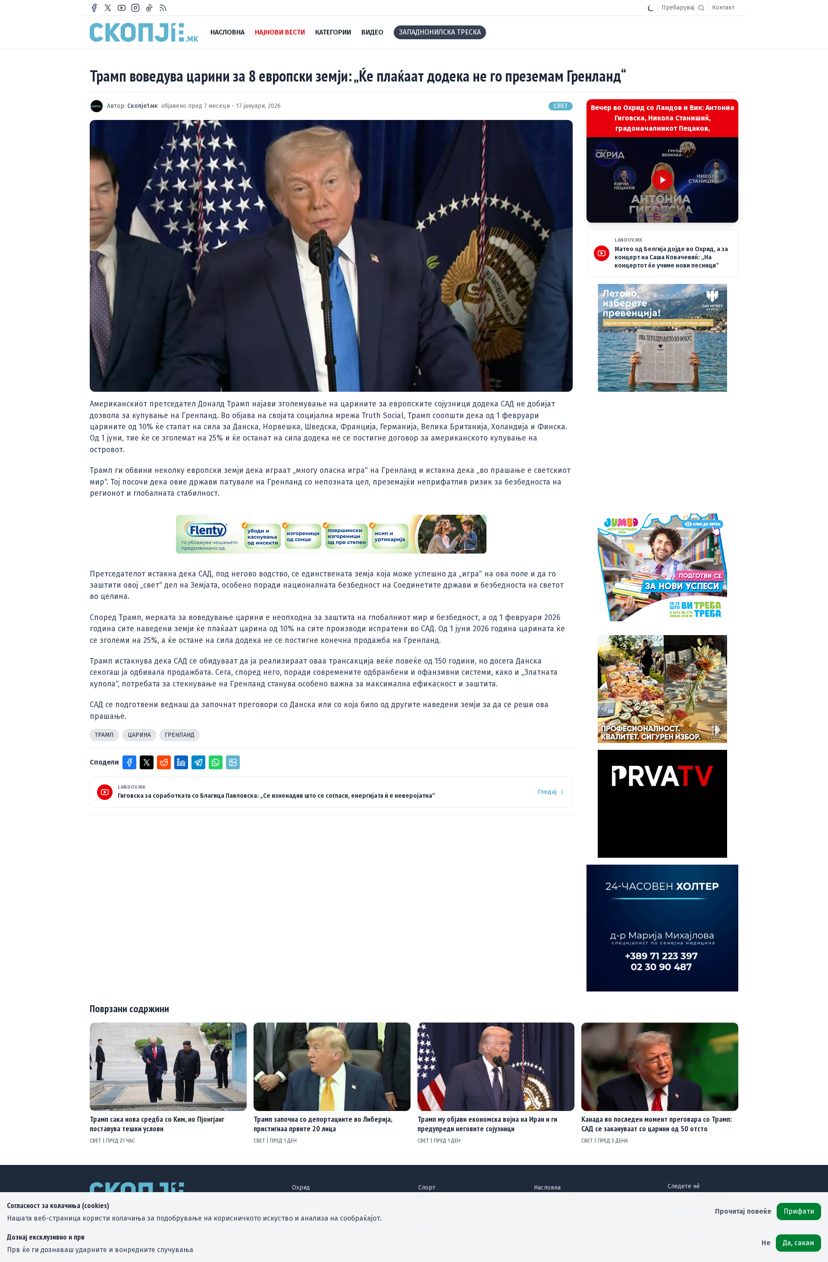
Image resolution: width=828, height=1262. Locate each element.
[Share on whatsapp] (216, 762)
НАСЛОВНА (227, 32)
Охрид (301, 1187)
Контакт (723, 7)
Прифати (799, 1211)
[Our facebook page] (94, 7)
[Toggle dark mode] (651, 7)
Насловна (547, 1187)
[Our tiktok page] (149, 7)
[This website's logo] (144, 32)
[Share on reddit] (164, 762)
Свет (561, 106)
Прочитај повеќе (743, 1211)
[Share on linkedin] (181, 762)
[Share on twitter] (147, 762)
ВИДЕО (372, 32)
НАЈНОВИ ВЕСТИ (280, 32)
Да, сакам (798, 1243)
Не (766, 1243)
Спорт (427, 1187)
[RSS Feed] (163, 7)
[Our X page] (108, 7)
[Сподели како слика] (233, 762)
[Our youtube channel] (121, 7)
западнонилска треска (440, 32)
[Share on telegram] (198, 762)
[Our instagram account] (135, 7)
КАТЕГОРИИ (333, 32)
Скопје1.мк (142, 106)
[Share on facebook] (129, 762)
